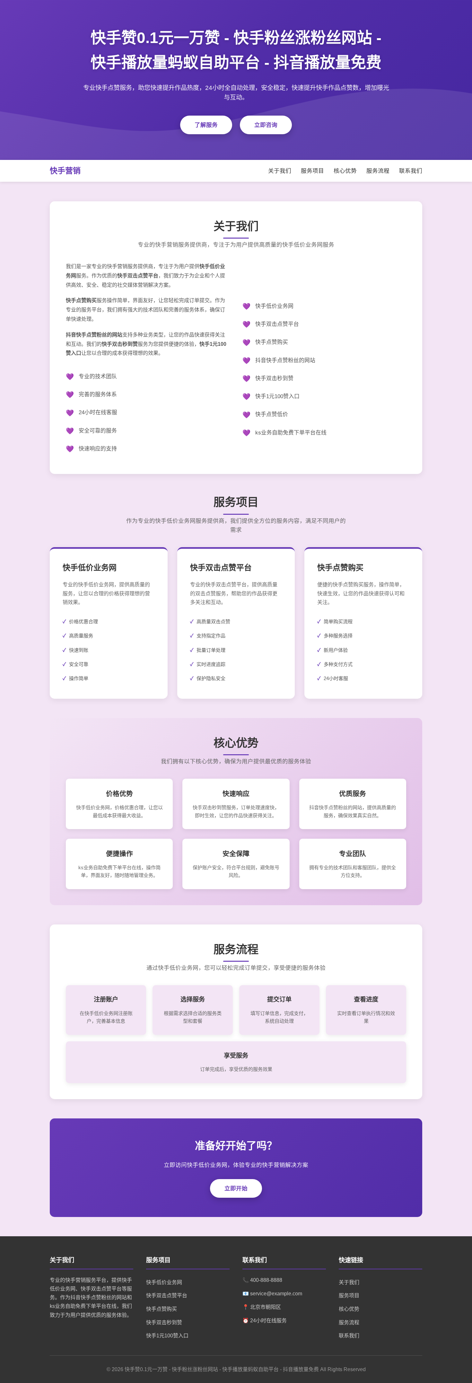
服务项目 (312, 171)
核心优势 (345, 171)
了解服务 (206, 125)
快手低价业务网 (164, 1282)
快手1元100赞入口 (167, 1335)
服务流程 (377, 171)
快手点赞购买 (161, 1309)
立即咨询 (265, 125)
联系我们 (410, 171)
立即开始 (236, 1188)
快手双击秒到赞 (164, 1322)
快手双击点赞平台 (166, 1295)
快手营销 (65, 170)
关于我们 (279, 171)
